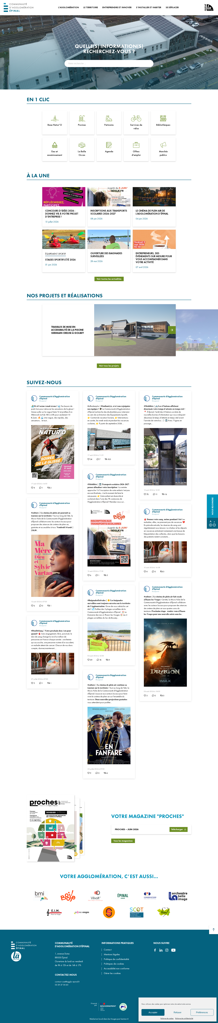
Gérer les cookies (112, 973)
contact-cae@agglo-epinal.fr (67, 981)
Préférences (202, 1012)
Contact (108, 949)
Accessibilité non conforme (116, 968)
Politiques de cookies (114, 963)
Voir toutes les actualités (109, 279)
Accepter (153, 1012)
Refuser (177, 1012)
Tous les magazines (123, 840)
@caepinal (42, 401)
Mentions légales (112, 954)
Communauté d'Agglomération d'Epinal (54, 397)
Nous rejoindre (212, 506)
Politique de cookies (167, 1018)
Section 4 (124, 1019)
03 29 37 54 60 (61, 984)
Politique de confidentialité (184, 1018)
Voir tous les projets (109, 365)
